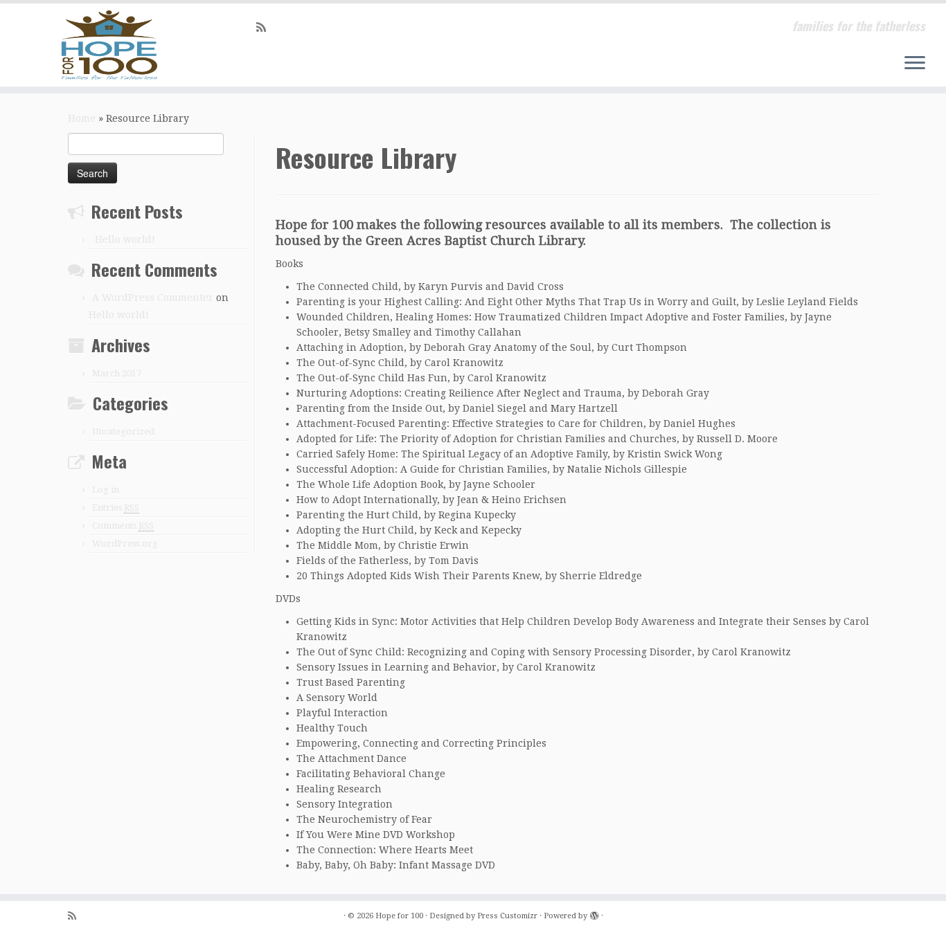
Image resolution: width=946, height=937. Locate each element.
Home (82, 118)
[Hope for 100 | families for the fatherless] (109, 45)
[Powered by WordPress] (594, 913)
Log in (105, 489)
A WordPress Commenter (152, 297)
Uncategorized (123, 431)
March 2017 (116, 373)
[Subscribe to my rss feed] (265, 27)
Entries (115, 507)
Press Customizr (507, 915)
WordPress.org (125, 543)
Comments (123, 525)
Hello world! (125, 239)
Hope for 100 (399, 915)
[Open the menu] (914, 63)
